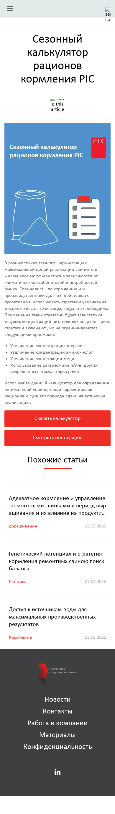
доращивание (23, 526)
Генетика (18, 581)
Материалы (57, 735)
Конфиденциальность (57, 746)
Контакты (58, 711)
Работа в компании (57, 723)
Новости (58, 699)
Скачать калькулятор (57, 418)
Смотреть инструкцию (58, 437)
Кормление (20, 637)
